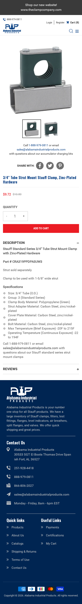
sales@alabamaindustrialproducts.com (41, 149)
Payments (52, 527)
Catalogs (17, 543)
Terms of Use (20, 560)
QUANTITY (10, 207)
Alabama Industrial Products (40, 595)
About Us (18, 535)
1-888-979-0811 (38, 145)
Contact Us (19, 568)
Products (17, 527)
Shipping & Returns (24, 551)
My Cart (51, 543)
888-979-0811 (24, 477)
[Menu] (76, 31)
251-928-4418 (24, 468)
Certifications (55, 535)
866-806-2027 (24, 486)
